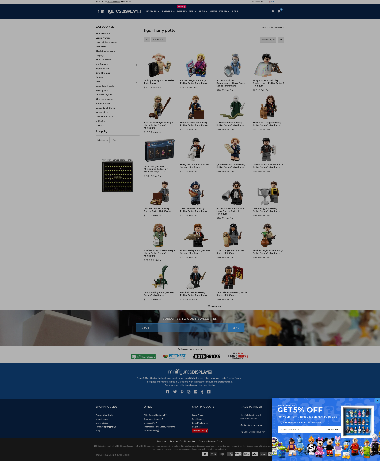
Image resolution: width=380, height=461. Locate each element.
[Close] (377, 400)
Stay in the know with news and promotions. (300, 422)
